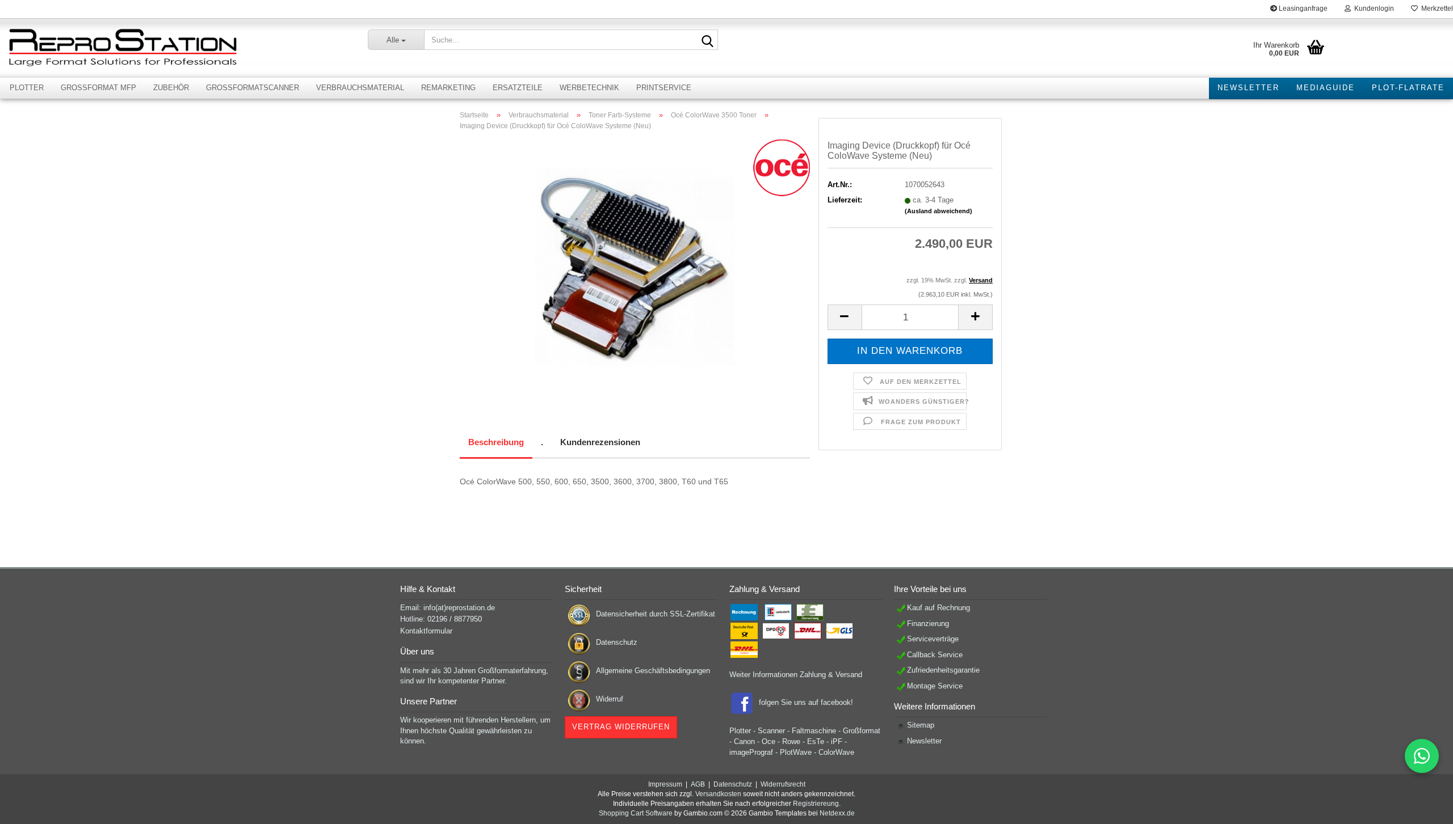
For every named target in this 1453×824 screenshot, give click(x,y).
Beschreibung (496, 442)
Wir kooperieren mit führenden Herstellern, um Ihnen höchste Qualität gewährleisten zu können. (475, 730)
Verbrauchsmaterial (360, 87)
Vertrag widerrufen (621, 726)
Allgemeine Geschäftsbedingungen (653, 670)
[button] (845, 317)
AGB (698, 784)
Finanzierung (928, 623)
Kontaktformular (426, 631)
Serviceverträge (933, 639)
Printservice (663, 87)
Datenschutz (616, 642)
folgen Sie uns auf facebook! (806, 702)
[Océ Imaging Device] (634, 267)
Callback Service (935, 654)
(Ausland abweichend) (938, 211)
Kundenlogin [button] (1372, 8)
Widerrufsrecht (783, 784)
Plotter (27, 87)
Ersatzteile (518, 87)
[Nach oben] (1422, 807)
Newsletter (1248, 87)
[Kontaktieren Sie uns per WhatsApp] (1422, 756)
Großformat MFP (98, 87)
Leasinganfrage (1302, 8)
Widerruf (609, 699)
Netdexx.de (837, 813)
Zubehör (171, 87)
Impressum (665, 784)
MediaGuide (1325, 87)
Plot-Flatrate (1408, 87)
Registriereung (816, 804)
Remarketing (448, 87)
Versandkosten (718, 794)
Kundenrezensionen (600, 442)
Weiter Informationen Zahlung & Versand (795, 674)
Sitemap (920, 725)
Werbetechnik (589, 87)
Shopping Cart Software (636, 813)
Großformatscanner (252, 87)
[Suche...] (707, 40)
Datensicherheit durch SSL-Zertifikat (655, 614)
